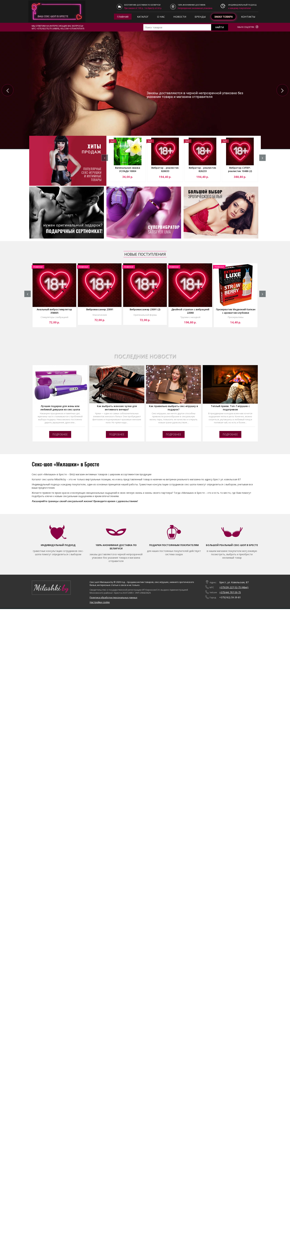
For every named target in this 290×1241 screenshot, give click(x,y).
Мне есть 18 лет (62, 29)
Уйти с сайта (87, 29)
